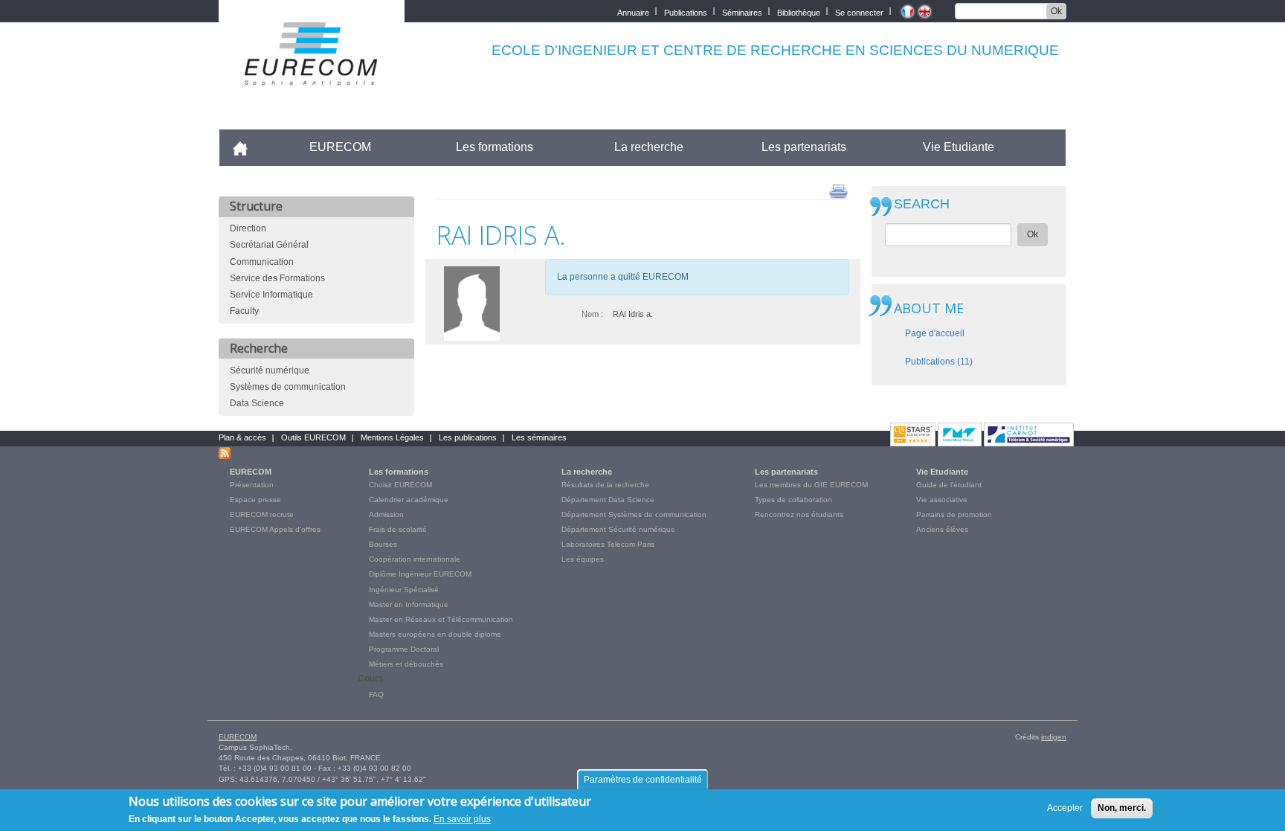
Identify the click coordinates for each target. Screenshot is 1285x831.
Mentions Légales (392, 437)
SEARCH (922, 204)
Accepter (1065, 808)
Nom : (592, 313)
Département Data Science (607, 499)
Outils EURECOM (313, 437)
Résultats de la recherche (605, 485)
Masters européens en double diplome (435, 634)
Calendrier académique (408, 499)
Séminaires (742, 11)
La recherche (648, 147)
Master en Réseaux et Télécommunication (441, 619)
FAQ (376, 694)
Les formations (494, 147)
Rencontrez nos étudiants (799, 514)
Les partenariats (803, 147)
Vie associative (941, 499)
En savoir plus (462, 819)
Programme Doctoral (404, 649)
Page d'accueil (934, 333)
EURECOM (340, 147)
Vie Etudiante (958, 147)
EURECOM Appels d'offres (275, 529)
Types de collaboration (793, 499)
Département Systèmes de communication (633, 514)
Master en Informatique (408, 604)
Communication (262, 262)
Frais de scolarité (398, 529)
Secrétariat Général (269, 245)
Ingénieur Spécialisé (404, 589)
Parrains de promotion (954, 514)
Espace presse (255, 499)
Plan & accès (242, 437)
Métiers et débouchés (406, 664)
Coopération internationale (414, 559)
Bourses (383, 544)
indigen (1053, 737)
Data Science (257, 403)
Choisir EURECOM (400, 485)
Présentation (252, 485)
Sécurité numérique (269, 370)
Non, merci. (1122, 808)
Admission (386, 514)
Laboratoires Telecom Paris (607, 544)
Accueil (246, 147)
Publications (685, 11)
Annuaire (633, 11)
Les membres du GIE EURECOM (811, 485)
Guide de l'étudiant (949, 485)
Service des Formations (277, 278)
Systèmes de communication (288, 387)
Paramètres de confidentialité (643, 779)
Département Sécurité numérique (618, 529)
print (838, 190)
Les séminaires (539, 437)
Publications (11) (939, 361)
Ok (1056, 11)
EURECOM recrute (262, 514)
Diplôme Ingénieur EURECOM (420, 574)
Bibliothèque (798, 11)
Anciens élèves (942, 529)
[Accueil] (312, 75)
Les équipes (582, 559)
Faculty (244, 311)
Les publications (468, 437)
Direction (248, 228)
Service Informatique (271, 294)
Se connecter (859, 11)
